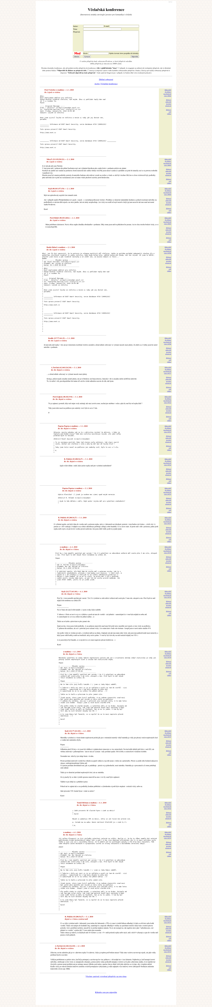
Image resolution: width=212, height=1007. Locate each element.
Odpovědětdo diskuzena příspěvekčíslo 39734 (167, 654)
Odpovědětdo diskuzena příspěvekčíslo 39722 (167, 400)
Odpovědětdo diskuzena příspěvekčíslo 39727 (167, 520)
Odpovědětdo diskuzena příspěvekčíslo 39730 (167, 550)
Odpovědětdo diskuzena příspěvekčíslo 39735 (167, 835)
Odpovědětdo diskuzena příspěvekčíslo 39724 (167, 462)
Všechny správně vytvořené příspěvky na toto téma (106, 976)
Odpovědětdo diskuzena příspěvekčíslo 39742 (167, 806)
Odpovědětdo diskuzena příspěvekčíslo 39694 (167, 191)
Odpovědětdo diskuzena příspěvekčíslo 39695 (167, 221)
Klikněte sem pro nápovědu (106, 992)
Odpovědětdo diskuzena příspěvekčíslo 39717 (167, 370)
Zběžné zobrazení (106, 79)
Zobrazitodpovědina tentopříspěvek (168, 103)
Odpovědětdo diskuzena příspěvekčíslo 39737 (167, 734)
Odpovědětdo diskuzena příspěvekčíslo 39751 (167, 919)
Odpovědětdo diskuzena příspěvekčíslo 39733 (167, 949)
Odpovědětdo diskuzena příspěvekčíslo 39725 (167, 491)
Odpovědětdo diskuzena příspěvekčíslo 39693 (167, 162)
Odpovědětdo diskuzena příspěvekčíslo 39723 (167, 429)
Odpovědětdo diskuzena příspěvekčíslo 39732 (167, 594)
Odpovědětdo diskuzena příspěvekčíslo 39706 (167, 250)
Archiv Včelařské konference (106, 83)
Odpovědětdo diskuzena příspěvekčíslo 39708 (167, 341)
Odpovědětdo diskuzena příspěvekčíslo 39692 (167, 93)
